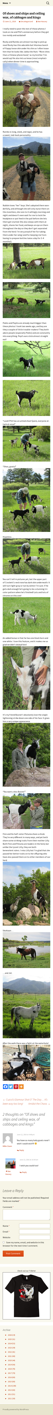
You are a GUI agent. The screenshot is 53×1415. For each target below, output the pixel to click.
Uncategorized (27, 21)
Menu (5, 3)
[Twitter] (10, 1086)
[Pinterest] (16, 1086)
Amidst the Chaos (39, 1103)
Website (6, 1237)
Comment (8, 1207)
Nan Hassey (42, 21)
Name (6, 1226)
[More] (21, 1086)
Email (6, 1231)
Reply (21, 1150)
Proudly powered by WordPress (16, 1409)
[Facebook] (5, 1086)
